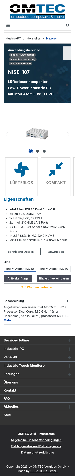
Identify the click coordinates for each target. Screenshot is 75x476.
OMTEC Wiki (27, 434)
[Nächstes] (68, 134)
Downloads (56, 252)
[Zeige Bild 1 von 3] (30, 151)
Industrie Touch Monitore (24, 365)
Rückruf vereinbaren (54, 278)
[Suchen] (67, 25)
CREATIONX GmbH (44, 471)
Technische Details (20, 252)
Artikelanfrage (18, 278)
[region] (37, 133)
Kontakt (10, 390)
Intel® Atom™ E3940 (54, 269)
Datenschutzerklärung (37, 452)
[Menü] (8, 25)
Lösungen (11, 374)
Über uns (11, 382)
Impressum (47, 434)
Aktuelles (11, 406)
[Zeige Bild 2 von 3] (37, 151)
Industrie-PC (14, 349)
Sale (7, 415)
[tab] (37, 310)
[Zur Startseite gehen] (37, 11)
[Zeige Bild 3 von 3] (44, 151)
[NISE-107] (37, 133)
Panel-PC (11, 357)
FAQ (7, 398)
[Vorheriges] (6, 134)
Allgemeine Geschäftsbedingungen (36, 440)
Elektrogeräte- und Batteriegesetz (36, 446)
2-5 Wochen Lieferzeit (37, 287)
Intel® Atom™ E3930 (20, 269)
